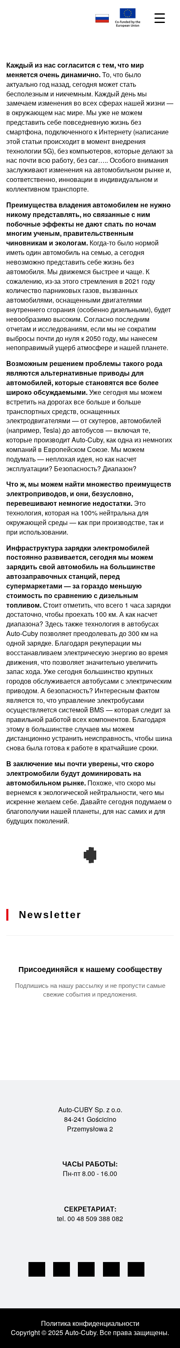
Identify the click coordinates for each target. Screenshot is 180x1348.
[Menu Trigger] (159, 17)
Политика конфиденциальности (90, 1323)
